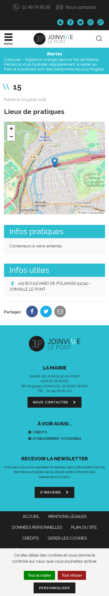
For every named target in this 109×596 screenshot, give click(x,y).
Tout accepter (39, 575)
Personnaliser (54, 588)
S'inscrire (51, 492)
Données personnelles (37, 527)
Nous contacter (80, 7)
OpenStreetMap (97, 212)
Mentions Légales (67, 516)
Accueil (31, 516)
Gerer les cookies (67, 538)
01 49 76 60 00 (35, 7)
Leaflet (83, 212)
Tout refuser (72, 575)
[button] (54, 162)
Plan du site (84, 527)
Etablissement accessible (57, 439)
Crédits (40, 432)
